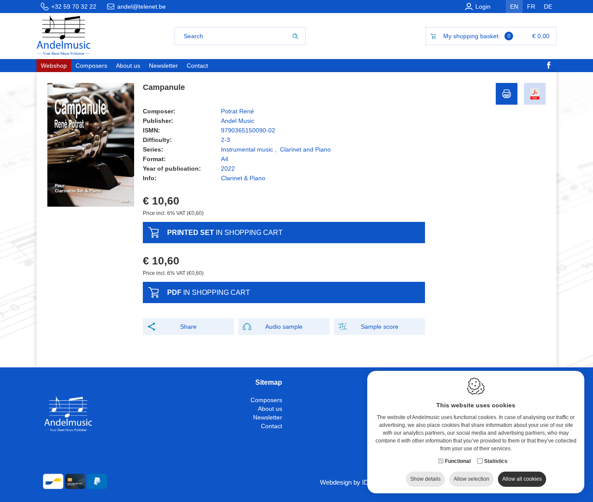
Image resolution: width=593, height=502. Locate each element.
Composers (266, 399)
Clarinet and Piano (305, 149)
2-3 (225, 139)
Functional (458, 461)
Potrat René (237, 111)
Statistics (495, 461)
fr (531, 6)
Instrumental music (247, 149)
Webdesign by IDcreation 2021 (363, 482)
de (548, 6)
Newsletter (267, 417)
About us (270, 408)
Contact (271, 426)
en (514, 6)
